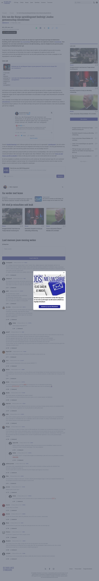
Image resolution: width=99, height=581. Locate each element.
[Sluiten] (64, 272)
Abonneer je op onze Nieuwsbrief (49, 306)
